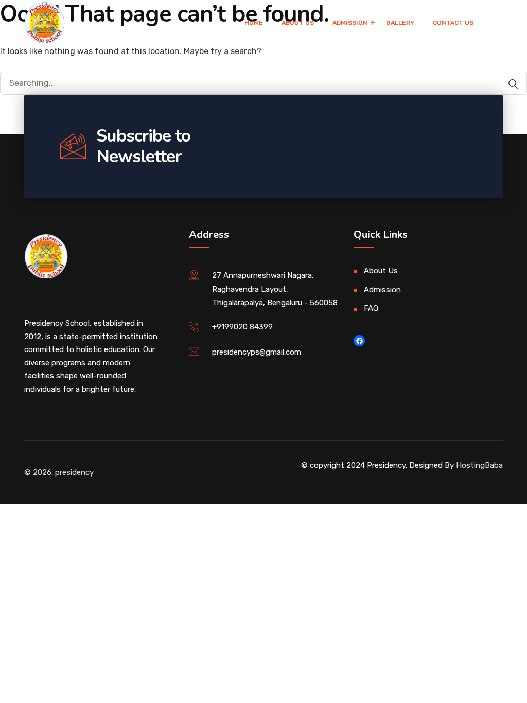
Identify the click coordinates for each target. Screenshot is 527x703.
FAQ (371, 308)
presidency (74, 472)
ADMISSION (349, 22)
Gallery (400, 22)
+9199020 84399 (242, 326)
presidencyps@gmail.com (256, 352)
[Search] (508, 84)
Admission (382, 289)
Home (253, 22)
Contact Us (453, 22)
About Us (298, 22)
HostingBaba (479, 465)
